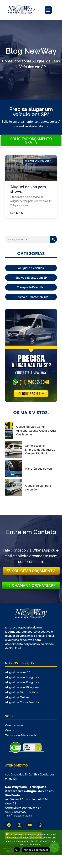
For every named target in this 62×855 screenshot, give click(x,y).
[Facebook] (8, 825)
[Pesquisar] (53, 239)
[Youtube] (29, 825)
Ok (16, 849)
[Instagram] (19, 825)
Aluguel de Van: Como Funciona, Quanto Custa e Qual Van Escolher (36, 430)
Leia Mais (16, 213)
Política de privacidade (35, 849)
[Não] (56, 842)
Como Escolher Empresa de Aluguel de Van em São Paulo (40, 449)
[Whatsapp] (40, 825)
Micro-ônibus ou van (38, 468)
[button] (48, 10)
